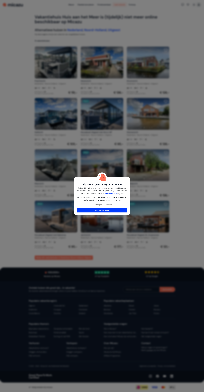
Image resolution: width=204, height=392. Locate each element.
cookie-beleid (111, 193)
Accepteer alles (102, 210)
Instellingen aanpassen (102, 205)
